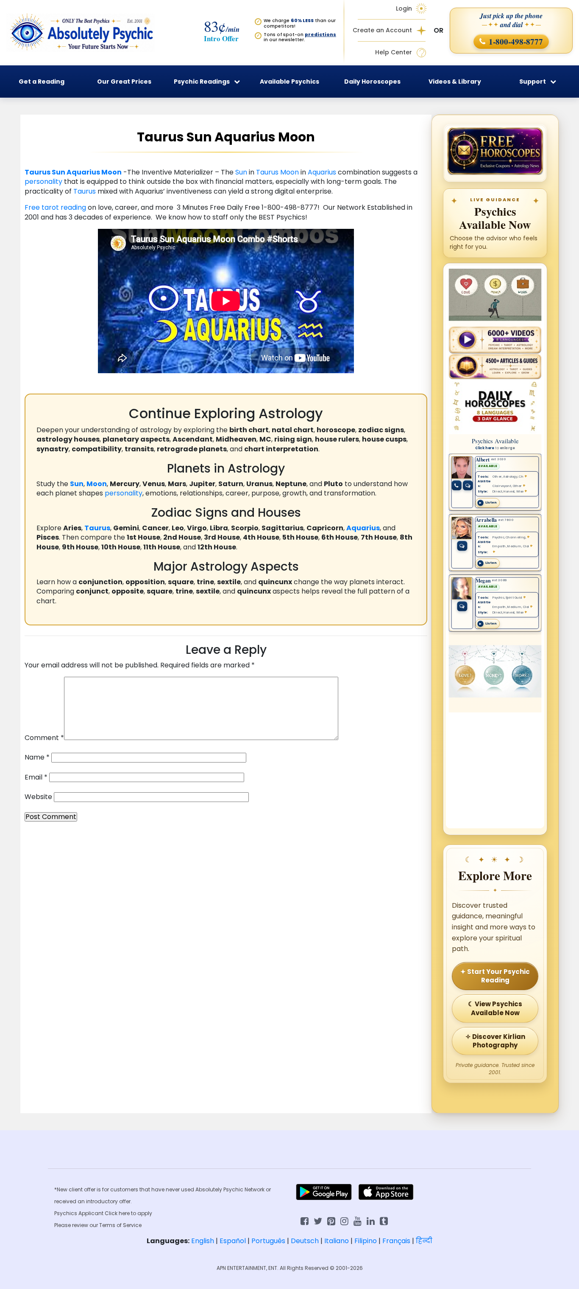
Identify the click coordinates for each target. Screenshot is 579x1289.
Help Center (393, 52)
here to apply (135, 1213)
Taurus (37, 172)
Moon (111, 172)
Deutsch (305, 1241)
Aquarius (83, 172)
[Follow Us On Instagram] (344, 1220)
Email (36, 777)
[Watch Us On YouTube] (358, 1220)
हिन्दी (424, 1241)
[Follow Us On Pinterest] (331, 1220)
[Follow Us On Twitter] (318, 1220)
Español (233, 1241)
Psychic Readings (202, 81)
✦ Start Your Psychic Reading (495, 976)
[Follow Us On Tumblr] (384, 1220)
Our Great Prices (124, 81)
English (202, 1241)
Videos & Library (455, 81)
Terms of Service (120, 1225)
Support (532, 81)
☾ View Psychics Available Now (495, 1008)
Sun (58, 172)
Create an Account (382, 30)
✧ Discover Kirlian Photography (495, 1041)
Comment (44, 738)
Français (396, 1241)
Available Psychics (289, 81)
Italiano (336, 1241)
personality (43, 181)
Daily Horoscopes (372, 81)
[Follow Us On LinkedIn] (371, 1220)
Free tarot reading (56, 207)
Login (404, 8)
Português (268, 1241)
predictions (320, 34)
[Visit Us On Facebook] (305, 1220)
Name (37, 757)
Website (38, 797)
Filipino (365, 1241)
